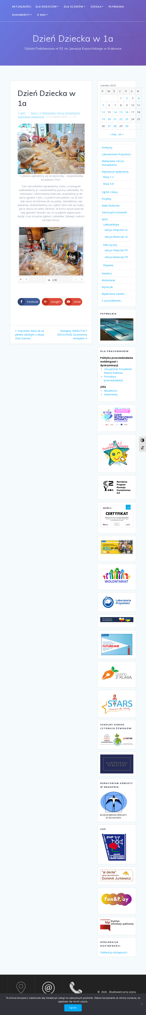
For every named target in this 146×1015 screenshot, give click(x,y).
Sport (105, 219)
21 (115, 119)
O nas (41, 14)
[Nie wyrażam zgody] (141, 1004)
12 (103, 112)
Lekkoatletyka (111, 224)
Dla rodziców (46, 6)
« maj (113, 134)
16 (126, 112)
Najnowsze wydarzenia (31, 116)
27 (109, 126)
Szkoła (96, 6)
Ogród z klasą (110, 192)
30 (126, 126)
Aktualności (21, 6)
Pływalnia (116, 6)
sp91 (23, 113)
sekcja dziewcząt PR (116, 257)
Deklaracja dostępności (113, 952)
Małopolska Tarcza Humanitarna (61, 113)
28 (115, 126)
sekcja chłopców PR (116, 250)
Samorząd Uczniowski (114, 212)
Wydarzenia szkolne (113, 294)
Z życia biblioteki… (112, 300)
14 (115, 112)
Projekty (106, 198)
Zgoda (73, 1007)
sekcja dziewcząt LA (116, 236)
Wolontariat (108, 280)
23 (126, 119)
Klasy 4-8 (108, 183)
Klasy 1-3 (36, 113)
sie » (121, 134)
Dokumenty (21, 14)
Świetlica (107, 273)
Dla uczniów (73, 6)
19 (103, 119)
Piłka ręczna (110, 245)
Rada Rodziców (110, 205)
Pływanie (108, 265)
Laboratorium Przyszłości (116, 154)
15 (120, 112)
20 (109, 119)
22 (120, 119)
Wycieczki (107, 287)
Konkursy (107, 147)
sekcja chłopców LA (116, 230)
